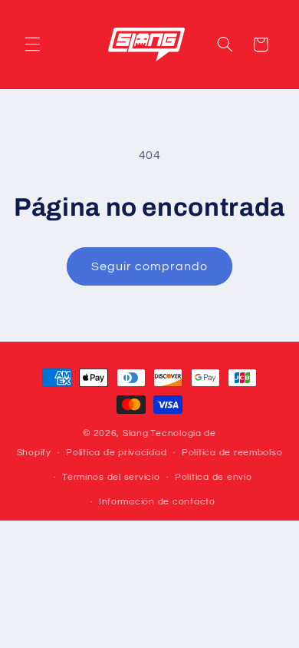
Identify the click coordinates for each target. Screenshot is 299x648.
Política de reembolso (232, 452)
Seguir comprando (150, 266)
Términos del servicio (110, 477)
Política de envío (213, 477)
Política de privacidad (116, 452)
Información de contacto (157, 502)
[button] (32, 44)
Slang (136, 433)
